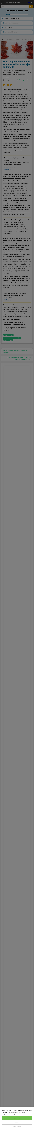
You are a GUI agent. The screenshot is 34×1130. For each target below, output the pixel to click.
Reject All (17, 1122)
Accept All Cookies (17, 1118)
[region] (17, 1118)
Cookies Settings (17, 1126)
